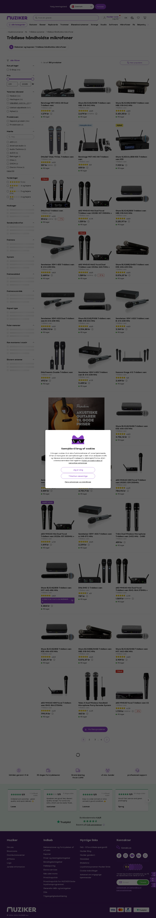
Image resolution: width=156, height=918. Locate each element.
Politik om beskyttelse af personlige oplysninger (86, 461)
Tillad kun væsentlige (78, 476)
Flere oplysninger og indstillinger (78, 482)
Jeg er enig (78, 469)
